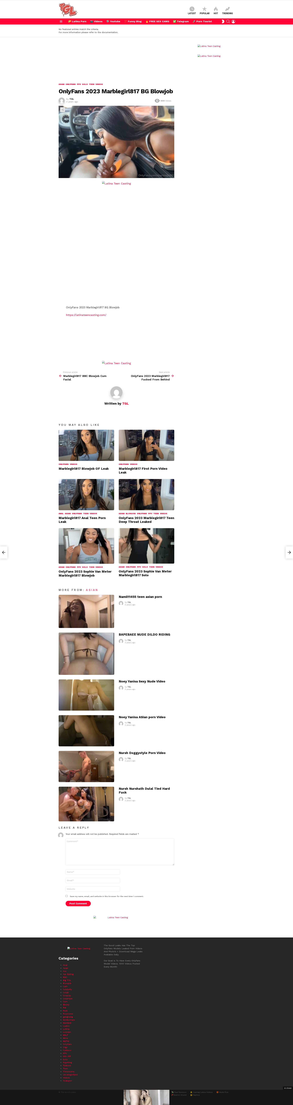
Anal (61, 513)
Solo (85, 567)
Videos (73, 464)
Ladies (66, 1026)
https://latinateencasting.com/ (86, 314)
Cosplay (67, 995)
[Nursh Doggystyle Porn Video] (86, 766)
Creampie (67, 998)
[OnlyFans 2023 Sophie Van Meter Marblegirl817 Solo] (146, 545)
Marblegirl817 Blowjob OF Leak (84, 468)
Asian (68, 513)
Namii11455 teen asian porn (140, 597)
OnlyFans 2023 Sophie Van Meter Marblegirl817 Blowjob (85, 573)
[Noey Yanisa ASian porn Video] (86, 730)
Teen (86, 513)
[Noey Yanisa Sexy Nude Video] (86, 695)
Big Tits (67, 980)
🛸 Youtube (113, 21)
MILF (65, 1035)
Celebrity (67, 989)
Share (62, 109)
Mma (65, 1038)
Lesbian (67, 1032)
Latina (66, 1029)
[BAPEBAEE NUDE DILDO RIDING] (86, 654)
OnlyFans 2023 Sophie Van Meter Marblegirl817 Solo (145, 573)
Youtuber (67, 1080)
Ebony (66, 1004)
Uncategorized (70, 1074)
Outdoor (67, 1050)
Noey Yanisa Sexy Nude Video (142, 681)
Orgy (65, 1047)
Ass (64, 971)
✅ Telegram (181, 21)
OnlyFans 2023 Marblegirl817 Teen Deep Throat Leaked (146, 520)
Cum (65, 1001)
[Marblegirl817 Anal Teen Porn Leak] (86, 494)
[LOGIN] (233, 21)
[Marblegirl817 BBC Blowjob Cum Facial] (3, 552)
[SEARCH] (228, 21)
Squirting (67, 1062)
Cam (65, 986)
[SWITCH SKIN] (223, 21)
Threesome (68, 1071)
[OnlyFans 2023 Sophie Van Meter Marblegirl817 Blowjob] (86, 546)
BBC (65, 977)
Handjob (67, 1023)
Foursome (68, 1013)
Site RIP (67, 1056)
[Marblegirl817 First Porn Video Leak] (146, 445)
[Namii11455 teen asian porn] (86, 611)
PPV (150, 513)
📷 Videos (96, 21)
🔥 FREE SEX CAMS (157, 21)
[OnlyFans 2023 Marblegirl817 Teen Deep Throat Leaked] (146, 494)
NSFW (66, 1041)
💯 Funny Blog (133, 21)
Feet (65, 1010)
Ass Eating (68, 974)
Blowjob (131, 513)
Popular (205, 13)
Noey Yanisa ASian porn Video (142, 717)
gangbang (68, 1017)
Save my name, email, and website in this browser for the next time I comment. (106, 896)
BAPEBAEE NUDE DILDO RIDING (144, 634)
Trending (227, 13)
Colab (66, 992)
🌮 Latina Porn (77, 21)
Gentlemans (69, 1020)
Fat (64, 1007)
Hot (216, 13)
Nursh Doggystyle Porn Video (142, 753)
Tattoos (67, 1065)
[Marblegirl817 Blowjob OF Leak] (86, 445)
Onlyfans (64, 464)
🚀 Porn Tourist (202, 21)
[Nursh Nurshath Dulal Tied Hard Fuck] (86, 804)
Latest (192, 13)
